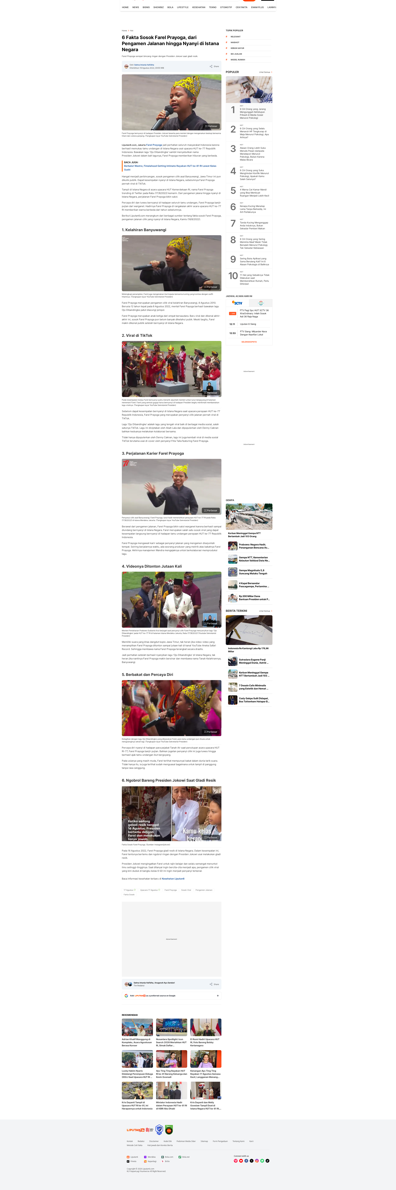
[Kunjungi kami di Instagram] (257, 1161)
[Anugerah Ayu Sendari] (130, 984)
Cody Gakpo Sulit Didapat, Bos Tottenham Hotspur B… (254, 700)
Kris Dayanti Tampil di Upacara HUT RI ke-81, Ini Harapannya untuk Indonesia (137, 1105)
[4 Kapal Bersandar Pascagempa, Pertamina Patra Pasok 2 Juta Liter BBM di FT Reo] (232, 585)
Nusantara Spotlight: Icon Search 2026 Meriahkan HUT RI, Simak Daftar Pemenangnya (171, 1042)
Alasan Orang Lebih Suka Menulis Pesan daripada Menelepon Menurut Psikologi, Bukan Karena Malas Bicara (253, 154)
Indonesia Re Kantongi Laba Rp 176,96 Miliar (248, 650)
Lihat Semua (264, 72)
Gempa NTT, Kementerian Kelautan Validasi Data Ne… (254, 559)
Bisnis (146, 7)
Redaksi (141, 1141)
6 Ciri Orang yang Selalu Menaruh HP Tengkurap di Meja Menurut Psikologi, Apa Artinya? (254, 133)
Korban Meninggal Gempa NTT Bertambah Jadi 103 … (254, 674)
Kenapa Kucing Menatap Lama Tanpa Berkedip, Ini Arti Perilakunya (253, 209)
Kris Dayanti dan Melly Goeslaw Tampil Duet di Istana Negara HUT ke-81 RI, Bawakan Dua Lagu (205, 1105)
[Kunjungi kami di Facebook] (246, 1161)
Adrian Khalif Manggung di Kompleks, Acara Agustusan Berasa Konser (137, 1042)
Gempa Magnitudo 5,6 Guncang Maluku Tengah (253, 572)
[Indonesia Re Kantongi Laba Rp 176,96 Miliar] (249, 630)
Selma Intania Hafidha (144, 65)
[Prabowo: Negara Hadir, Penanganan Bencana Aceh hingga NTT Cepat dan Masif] (232, 546)
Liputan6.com (148, 1168)
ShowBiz (158, 7)
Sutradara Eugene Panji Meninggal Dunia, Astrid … (254, 661)
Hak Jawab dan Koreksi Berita (160, 1145)
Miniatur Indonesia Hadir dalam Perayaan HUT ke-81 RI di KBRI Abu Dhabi (171, 1105)
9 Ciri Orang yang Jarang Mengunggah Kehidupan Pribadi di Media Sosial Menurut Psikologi (253, 113)
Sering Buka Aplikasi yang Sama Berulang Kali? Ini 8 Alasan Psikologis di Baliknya (254, 261)
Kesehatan (198, 7)
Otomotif (226, 7)
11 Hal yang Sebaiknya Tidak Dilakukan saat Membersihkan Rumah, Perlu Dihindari (254, 279)
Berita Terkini (236, 610)
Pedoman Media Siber (186, 1141)
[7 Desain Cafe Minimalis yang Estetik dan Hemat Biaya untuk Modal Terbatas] (232, 687)
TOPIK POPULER (234, 30)
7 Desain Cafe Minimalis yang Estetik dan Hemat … (253, 687)
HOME (125, 7)
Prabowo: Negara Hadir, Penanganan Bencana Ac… (254, 546)
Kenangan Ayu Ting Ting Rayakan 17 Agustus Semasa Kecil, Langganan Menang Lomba (205, 1074)
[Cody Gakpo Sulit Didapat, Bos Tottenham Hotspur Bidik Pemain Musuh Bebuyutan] (232, 700)
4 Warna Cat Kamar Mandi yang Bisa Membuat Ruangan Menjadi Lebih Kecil (254, 192)
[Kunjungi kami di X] (251, 1161)
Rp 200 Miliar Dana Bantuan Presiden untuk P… (254, 598)
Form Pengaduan (220, 1141)
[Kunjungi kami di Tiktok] (267, 1161)
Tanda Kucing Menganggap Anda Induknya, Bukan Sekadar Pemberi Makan (254, 225)
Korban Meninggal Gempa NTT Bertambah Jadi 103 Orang (244, 535)
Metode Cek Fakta (134, 1145)
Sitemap (204, 1141)
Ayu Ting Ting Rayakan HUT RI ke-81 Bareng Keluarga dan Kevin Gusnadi (171, 1073)
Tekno (212, 7)
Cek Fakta (241, 7)
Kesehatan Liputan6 (173, 878)
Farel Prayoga (154, 144)
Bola (170, 7)
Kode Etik (168, 1141)
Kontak (130, 1141)
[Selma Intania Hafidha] (126, 66)
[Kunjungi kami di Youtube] (241, 1161)
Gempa (230, 500)
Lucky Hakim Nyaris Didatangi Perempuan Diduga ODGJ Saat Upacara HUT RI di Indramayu (137, 1074)
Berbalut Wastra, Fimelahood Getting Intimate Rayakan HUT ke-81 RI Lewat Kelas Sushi (170, 167)
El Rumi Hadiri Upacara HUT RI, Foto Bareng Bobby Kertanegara (204, 1042)
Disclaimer (154, 1141)
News (135, 7)
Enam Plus (257, 7)
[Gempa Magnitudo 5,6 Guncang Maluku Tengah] (232, 572)
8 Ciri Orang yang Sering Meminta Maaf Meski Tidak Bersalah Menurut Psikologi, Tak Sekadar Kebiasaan (254, 243)
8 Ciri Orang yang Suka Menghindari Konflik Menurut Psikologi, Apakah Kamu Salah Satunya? (254, 174)
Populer (232, 72)
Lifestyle (183, 7)
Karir (251, 1141)
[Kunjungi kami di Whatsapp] (262, 1161)
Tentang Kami (238, 1141)
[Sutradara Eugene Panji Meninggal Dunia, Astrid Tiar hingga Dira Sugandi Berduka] (232, 661)
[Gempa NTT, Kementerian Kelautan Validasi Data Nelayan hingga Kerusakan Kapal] (232, 559)
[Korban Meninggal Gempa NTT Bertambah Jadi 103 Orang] (249, 517)
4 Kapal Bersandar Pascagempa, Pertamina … (254, 585)
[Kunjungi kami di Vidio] (236, 1161)
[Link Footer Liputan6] (140, 1130)
